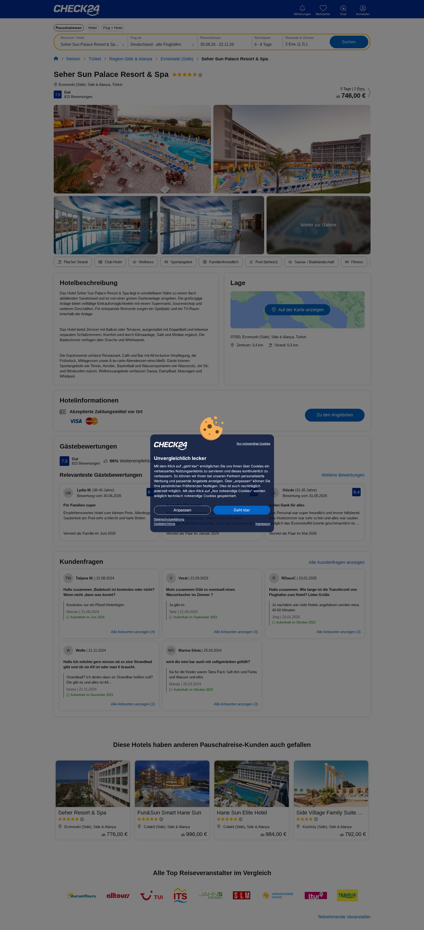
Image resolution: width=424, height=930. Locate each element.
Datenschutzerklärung (169, 519)
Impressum (262, 523)
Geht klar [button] (242, 510)
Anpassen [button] (182, 510)
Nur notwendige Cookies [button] (253, 443)
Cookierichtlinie (164, 523)
